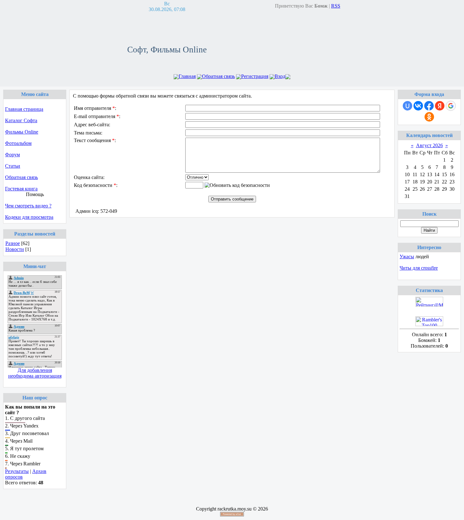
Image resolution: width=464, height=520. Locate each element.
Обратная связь (218, 76)
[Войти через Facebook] (429, 106)
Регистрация (254, 76)
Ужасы (407, 256)
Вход (280, 76)
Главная (187, 76)
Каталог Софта (21, 120)
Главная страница (24, 109)
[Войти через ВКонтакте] (418, 106)
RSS (335, 6)
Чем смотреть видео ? (28, 205)
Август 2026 (429, 145)
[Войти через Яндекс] (439, 106)
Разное (12, 243)
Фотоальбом (18, 143)
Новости (14, 249)
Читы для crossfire (419, 268)
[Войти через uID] (407, 106)
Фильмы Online (21, 131)
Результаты (17, 471)
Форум (12, 154)
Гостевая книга (21, 188)
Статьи (12, 166)
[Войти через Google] (451, 106)
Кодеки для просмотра (29, 217)
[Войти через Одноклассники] (429, 117)
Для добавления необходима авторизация (35, 373)
